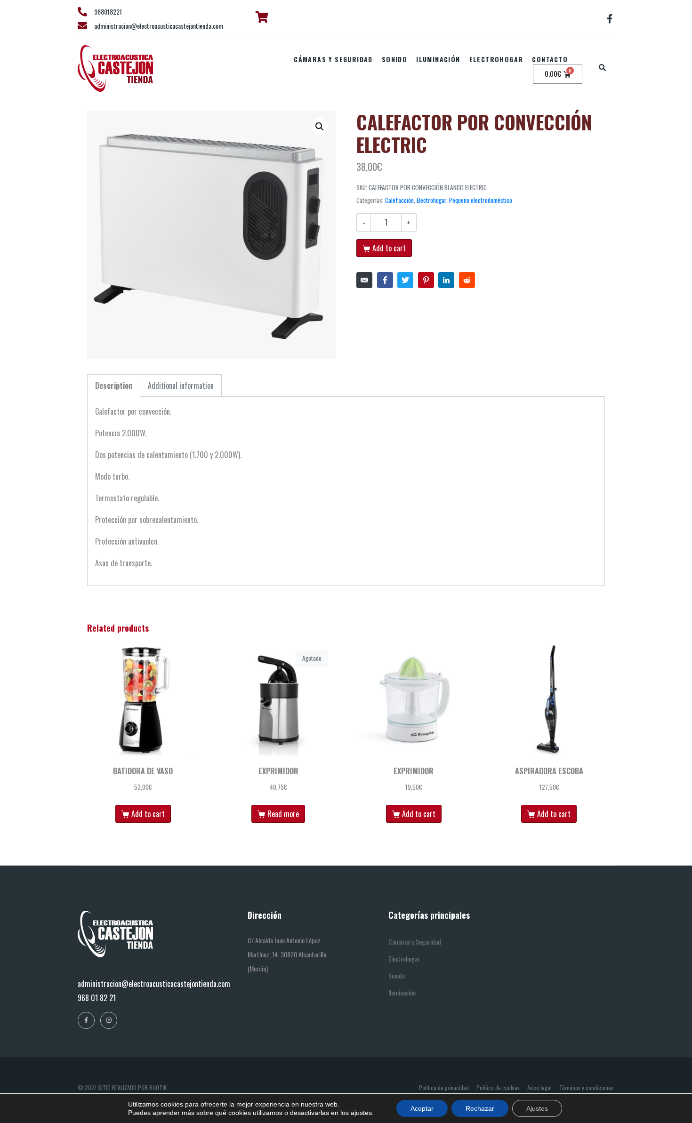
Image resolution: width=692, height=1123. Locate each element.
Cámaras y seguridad (333, 59)
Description (113, 385)
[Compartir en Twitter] (405, 280)
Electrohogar (496, 59)
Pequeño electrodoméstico (480, 200)
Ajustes (537, 1108)
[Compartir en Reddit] (467, 280)
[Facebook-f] (609, 19)
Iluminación (438, 59)
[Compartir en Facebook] (385, 280)
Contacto (550, 59)
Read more (283, 813)
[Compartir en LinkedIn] (446, 280)
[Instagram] (108, 1020)
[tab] (113, 385)
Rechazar (480, 1108)
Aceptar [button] (422, 1108)
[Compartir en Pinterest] (426, 280)
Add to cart (389, 248)
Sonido (394, 59)
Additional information (181, 385)
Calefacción (399, 200)
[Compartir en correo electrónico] (364, 280)
